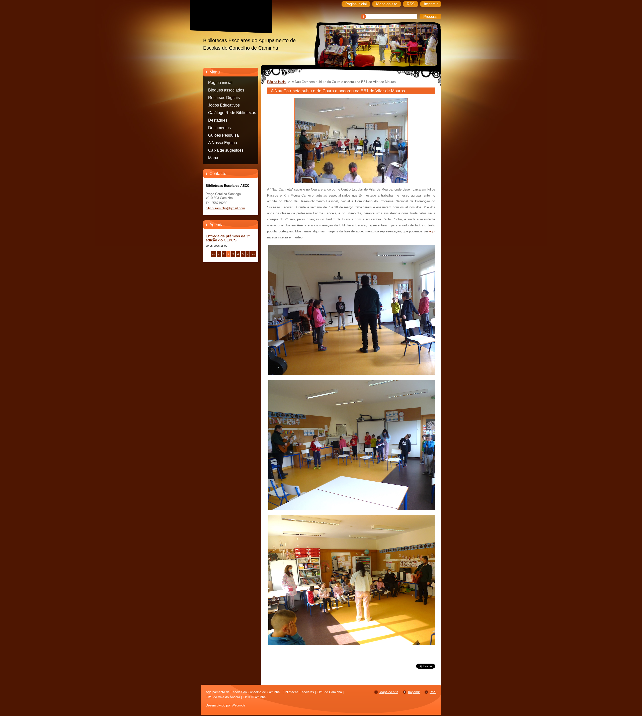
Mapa (213, 158)
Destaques (217, 120)
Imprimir (414, 692)
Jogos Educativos (224, 105)
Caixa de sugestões (226, 150)
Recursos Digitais (224, 98)
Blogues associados (226, 90)
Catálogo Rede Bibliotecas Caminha (232, 114)
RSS (433, 692)
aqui (432, 231)
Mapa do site (388, 692)
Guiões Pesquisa (223, 135)
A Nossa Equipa (222, 143)
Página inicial (220, 82)
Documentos (219, 128)
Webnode (238, 705)
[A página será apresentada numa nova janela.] (351, 183)
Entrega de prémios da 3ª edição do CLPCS (228, 238)
